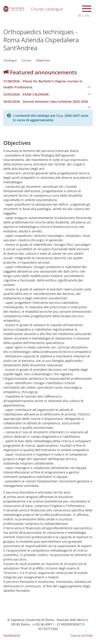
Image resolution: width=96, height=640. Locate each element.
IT (79, 15)
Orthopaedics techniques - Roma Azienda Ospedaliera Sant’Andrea (41, 39)
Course (26, 60)
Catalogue (10, 60)
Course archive (81, 635)
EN (87, 15)
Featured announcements (43, 72)
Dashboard (11, 635)
